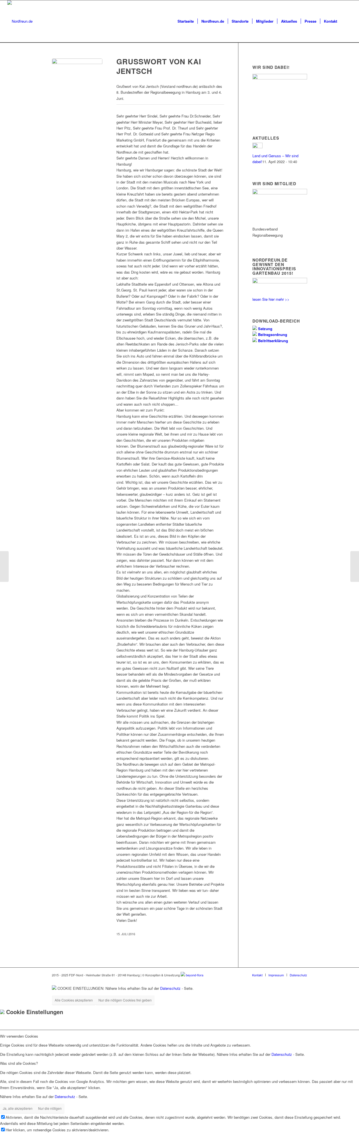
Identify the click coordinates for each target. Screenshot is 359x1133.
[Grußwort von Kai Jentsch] (77, 83)
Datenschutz (170, 988)
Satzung (264, 328)
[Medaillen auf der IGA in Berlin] (354, 566)
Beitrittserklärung (272, 340)
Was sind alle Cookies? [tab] (19, 1063)
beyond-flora (194, 975)
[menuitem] (185, 21)
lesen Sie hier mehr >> (270, 299)
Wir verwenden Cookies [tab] (19, 1036)
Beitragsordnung (272, 334)
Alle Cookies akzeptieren (74, 1000)
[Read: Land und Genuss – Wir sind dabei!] (257, 146)
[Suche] (346, 21)
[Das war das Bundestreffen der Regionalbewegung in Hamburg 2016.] (4, 566)
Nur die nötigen (50, 1108)
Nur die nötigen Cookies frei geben (125, 1000)
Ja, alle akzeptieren (18, 1108)
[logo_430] (20, 21)
